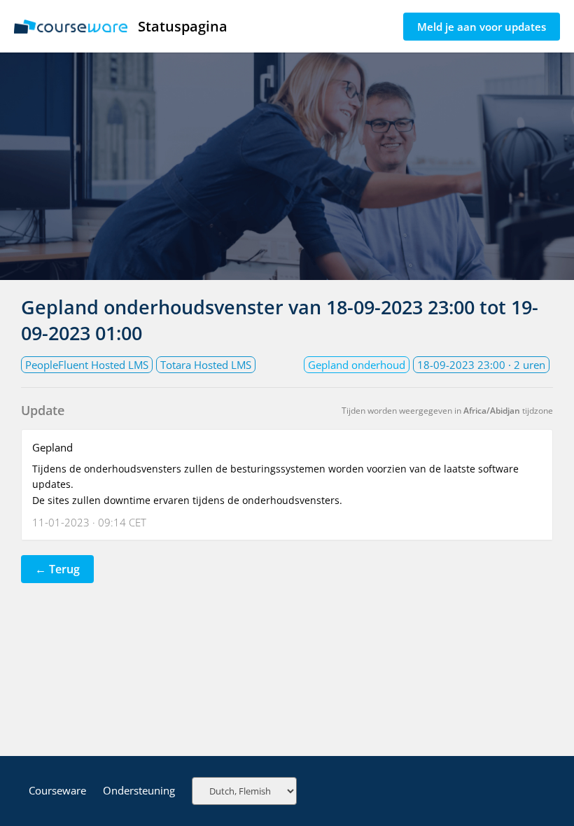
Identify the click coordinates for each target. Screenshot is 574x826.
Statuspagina (182, 26)
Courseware (57, 790)
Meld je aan (481, 27)
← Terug (57, 569)
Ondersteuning (139, 790)
